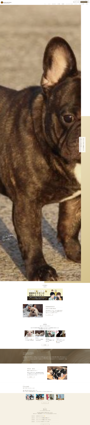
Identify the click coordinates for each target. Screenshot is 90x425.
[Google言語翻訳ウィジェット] (88, 2)
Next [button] (65, 397)
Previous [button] (24, 397)
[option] (30, 397)
